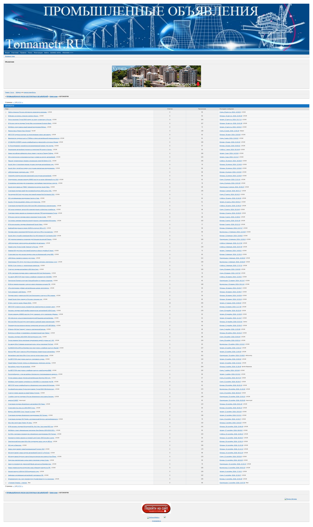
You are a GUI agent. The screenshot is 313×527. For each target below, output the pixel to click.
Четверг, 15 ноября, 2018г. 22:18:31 (230, 363)
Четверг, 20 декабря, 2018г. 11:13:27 (231, 318)
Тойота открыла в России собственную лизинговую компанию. (27, 112)
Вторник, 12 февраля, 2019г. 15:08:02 (231, 235)
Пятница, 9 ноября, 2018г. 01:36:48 (230, 366)
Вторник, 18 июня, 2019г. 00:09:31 (230, 145)
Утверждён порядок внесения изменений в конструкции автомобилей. (30, 175)
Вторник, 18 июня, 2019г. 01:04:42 (230, 142)
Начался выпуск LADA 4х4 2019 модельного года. (23, 471)
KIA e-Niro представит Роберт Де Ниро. (20, 422)
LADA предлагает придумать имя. (18, 172)
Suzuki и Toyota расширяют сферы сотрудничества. (24, 202)
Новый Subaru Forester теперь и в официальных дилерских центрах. (29, 363)
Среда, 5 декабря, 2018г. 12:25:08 (230, 329)
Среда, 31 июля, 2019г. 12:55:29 (229, 131)
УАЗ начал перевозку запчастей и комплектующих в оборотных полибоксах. (32, 209)
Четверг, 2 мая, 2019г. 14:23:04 (229, 153)
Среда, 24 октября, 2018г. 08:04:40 (230, 393)
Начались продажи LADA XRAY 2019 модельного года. (25, 336)
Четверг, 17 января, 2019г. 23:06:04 (230, 303)
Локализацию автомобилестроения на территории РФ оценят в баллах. (30, 149)
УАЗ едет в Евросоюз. (15, 445)
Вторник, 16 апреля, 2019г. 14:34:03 (230, 172)
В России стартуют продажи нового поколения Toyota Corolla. (27, 217)
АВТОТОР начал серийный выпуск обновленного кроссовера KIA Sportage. (31, 385)
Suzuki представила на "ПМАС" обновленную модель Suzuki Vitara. (29, 187)
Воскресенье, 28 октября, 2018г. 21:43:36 (232, 389)
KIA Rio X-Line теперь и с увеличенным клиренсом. (24, 265)
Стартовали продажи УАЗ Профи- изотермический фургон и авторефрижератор (33, 419)
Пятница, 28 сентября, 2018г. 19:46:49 (231, 426)
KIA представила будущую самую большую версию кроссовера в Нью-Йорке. (32, 456)
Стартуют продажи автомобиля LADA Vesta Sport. (23, 269)
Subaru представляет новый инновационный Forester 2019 (26, 449)
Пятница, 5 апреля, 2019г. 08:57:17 (230, 190)
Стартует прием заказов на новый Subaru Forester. (24, 393)
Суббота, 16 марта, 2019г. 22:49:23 (230, 205)
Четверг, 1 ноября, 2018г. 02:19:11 (230, 374)
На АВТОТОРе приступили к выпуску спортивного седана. (26, 359)
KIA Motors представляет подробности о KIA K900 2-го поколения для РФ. (30, 381)
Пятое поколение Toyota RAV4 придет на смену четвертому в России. (30, 119)
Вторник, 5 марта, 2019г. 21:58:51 (230, 217)
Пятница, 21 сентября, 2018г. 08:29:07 (231, 438)
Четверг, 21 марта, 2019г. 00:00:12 (230, 202)
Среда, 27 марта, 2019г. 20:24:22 (230, 194)
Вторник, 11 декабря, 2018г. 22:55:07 (231, 325)
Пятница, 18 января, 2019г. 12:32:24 (231, 299)
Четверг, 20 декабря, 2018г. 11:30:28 (231, 314)
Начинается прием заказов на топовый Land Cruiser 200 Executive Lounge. (31, 438)
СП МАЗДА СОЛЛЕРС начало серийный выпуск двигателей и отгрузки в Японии (33, 142)
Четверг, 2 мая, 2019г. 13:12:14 (229, 157)
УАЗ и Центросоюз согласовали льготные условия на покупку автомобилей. (31, 157)
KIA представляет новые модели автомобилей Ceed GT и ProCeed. (29, 452)
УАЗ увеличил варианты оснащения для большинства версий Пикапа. (30, 239)
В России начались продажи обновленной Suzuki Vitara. (25, 224)
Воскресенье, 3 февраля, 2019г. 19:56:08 (232, 262)
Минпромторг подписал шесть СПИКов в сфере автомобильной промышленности (33, 138)
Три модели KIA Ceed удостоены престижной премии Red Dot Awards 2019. (31, 194)
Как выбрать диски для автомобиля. (19, 366)
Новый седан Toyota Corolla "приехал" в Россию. (23, 247)
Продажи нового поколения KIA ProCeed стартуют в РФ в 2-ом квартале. (30, 232)
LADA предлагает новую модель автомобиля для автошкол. (26, 243)
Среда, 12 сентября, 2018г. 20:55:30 (231, 456)
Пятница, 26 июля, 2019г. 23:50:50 (230, 134)
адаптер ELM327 (13, 400)
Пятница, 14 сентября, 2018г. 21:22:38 (231, 445)
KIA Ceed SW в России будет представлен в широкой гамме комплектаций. (31, 321)
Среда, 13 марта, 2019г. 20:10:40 (230, 209)
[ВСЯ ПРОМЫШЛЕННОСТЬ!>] (156, 50)
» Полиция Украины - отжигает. (17, 482)
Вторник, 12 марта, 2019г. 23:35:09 (230, 213)
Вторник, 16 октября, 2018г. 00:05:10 (231, 408)
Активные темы (10, 56)
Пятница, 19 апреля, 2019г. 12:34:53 (231, 164)
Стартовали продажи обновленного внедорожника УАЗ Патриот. (28, 415)
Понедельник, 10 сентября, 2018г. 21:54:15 (233, 464)
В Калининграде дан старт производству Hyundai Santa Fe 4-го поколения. (31, 479)
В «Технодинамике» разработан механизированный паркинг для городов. (31, 145)
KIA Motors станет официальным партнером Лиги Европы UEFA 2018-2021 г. (31, 430)
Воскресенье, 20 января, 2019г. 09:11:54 (232, 284)
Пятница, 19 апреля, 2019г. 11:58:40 (231, 168)
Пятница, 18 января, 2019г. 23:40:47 (231, 288)
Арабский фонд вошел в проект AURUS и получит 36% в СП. (27, 228)
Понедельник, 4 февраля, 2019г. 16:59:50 (232, 258)
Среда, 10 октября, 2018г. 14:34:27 (230, 419)
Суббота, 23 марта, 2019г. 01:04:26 (230, 198)
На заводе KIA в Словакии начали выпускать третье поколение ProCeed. (30, 344)
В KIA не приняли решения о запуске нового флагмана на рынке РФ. (29, 284)
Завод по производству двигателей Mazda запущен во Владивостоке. (29, 464)
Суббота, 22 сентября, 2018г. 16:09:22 (231, 434)
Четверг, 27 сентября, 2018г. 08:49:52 (231, 430)
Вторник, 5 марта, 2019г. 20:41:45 (230, 220)
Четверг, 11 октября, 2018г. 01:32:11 (230, 415)
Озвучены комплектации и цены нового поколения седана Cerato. (28, 460)
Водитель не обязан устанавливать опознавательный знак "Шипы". (29, 333)
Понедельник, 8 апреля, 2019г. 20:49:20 (232, 187)
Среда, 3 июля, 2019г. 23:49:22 (229, 138)
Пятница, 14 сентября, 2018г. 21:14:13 (231, 449)
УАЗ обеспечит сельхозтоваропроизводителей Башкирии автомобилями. (31, 318)
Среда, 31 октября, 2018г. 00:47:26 (230, 378)
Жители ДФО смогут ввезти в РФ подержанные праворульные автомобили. (31, 351)
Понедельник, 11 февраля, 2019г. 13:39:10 (233, 239)
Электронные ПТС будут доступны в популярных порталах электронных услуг (32, 262)
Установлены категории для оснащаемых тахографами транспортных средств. (32, 183)
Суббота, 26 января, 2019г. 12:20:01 (231, 277)
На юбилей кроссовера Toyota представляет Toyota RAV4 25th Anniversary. (31, 389)
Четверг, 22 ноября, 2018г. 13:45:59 (230, 351)
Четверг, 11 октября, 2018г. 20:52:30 (231, 411)
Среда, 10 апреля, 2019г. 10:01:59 (230, 183)
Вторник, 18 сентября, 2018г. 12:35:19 (231, 441)
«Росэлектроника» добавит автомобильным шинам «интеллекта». (28, 288)
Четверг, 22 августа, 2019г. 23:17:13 (231, 119)
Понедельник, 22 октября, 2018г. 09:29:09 (232, 400)
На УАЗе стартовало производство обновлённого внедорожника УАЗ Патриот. (32, 434)
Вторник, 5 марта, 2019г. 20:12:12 (230, 224)
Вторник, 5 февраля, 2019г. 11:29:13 (231, 254)
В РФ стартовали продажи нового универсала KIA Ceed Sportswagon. (29, 273)
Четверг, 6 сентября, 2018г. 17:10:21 (231, 471)
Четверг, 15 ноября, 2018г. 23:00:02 (230, 359)
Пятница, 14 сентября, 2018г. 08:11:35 (231, 452)
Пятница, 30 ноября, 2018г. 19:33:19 (231, 333)
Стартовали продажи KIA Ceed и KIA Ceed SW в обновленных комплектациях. (32, 205)
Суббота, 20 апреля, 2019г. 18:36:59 (231, 161)
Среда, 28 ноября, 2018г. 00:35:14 (230, 340)
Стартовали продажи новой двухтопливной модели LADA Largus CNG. (30, 190)
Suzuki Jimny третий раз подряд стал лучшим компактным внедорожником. (31, 168)
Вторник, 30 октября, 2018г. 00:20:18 (231, 385)
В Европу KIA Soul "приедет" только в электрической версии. (27, 329)
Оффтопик (53, 96)
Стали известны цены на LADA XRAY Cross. (21, 408)
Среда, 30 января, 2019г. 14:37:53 (230, 273)
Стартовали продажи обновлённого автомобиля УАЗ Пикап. (26, 404)
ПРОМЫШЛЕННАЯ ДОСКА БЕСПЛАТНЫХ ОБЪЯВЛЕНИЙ (27, 96)
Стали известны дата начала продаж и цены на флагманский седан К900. (31, 254)
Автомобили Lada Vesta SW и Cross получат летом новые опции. (28, 355)
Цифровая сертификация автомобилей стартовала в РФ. (26, 475)
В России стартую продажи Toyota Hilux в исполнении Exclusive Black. (30, 123)
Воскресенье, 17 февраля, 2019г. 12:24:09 (233, 232)
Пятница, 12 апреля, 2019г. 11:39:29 (231, 175)
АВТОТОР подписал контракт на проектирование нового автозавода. (29, 134)
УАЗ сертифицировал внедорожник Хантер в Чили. (23, 198)
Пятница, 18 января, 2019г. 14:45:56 (231, 295)
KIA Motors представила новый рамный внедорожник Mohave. (27, 127)
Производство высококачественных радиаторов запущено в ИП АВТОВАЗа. (32, 325)
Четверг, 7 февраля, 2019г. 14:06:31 (231, 250)
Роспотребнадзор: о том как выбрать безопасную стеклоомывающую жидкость (32, 374)
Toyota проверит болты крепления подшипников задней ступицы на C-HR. (31, 340)
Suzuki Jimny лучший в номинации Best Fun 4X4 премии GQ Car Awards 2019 (32, 235)
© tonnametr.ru (156, 521)
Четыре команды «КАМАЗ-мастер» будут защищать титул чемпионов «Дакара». (33, 314)
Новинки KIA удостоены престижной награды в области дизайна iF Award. (31, 250)
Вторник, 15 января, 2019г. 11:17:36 (230, 306)
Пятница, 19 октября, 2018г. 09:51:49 (231, 404)
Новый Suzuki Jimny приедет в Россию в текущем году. (25, 299)
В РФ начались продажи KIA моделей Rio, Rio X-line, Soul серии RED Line (30, 426)
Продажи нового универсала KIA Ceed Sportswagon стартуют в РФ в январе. (32, 295)
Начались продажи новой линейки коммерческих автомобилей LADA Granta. (32, 310)
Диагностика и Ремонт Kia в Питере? (19, 131)
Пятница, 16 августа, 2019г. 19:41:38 (231, 123)
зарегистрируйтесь (30, 92)
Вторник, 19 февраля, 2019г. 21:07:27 (231, 228)
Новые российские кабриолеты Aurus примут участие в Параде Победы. (30, 153)
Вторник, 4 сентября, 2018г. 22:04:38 (231, 479)
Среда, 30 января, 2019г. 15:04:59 (230, 269)
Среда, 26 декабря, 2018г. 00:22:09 (230, 310)
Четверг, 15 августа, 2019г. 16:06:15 (231, 127)
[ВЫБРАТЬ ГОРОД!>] (156, 513)
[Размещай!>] (156, 86)
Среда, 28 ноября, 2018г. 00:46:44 (230, 336)
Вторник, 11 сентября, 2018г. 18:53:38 (231, 460)
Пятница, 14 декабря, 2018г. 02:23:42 (231, 321)
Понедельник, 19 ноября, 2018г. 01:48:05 (232, 355)
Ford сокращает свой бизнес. (17, 292)
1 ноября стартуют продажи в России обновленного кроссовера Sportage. (31, 396)
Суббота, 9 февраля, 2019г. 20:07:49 (231, 247)
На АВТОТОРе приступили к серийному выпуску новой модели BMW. (29, 370)
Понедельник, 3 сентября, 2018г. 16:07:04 (232, 482)
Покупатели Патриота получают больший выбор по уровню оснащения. (30, 280)
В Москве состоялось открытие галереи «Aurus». (23, 116)
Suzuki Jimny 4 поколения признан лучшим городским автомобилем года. (31, 164)
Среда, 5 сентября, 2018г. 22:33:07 (230, 475)
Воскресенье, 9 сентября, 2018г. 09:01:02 (232, 467)
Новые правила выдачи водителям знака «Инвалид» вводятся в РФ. (29, 467)
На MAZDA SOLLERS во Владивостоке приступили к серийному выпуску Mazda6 (33, 348)
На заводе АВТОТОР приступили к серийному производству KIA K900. (30, 277)
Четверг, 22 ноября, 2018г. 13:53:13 (230, 348)
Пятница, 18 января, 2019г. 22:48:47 (231, 292)
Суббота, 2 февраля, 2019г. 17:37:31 (231, 265)
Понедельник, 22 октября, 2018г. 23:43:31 (232, 396)
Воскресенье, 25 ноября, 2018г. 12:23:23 (232, 344)
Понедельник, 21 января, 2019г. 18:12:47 (232, 280)
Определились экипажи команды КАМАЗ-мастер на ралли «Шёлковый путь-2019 (33, 179)
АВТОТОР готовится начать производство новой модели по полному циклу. (31, 306)
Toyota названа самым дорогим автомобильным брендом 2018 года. (29, 378)
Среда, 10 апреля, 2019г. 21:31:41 (230, 179)
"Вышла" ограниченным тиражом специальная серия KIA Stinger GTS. (29, 161)
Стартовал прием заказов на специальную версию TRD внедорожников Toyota (32, 213)
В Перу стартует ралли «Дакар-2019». (20, 303)
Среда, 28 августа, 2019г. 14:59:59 (230, 112)
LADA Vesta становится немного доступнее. (21, 258)
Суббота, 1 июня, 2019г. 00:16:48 (230, 149)
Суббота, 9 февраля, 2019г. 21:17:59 (231, 243)
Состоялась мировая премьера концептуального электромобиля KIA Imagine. (32, 220)
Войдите (18, 92)
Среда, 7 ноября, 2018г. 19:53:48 (230, 370)
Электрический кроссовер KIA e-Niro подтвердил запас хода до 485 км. (30, 441)
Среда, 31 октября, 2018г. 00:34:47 (230, 381)
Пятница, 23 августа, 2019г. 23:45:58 (231, 116)
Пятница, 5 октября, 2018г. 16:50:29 (230, 422)
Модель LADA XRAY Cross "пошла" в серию (21, 411)
